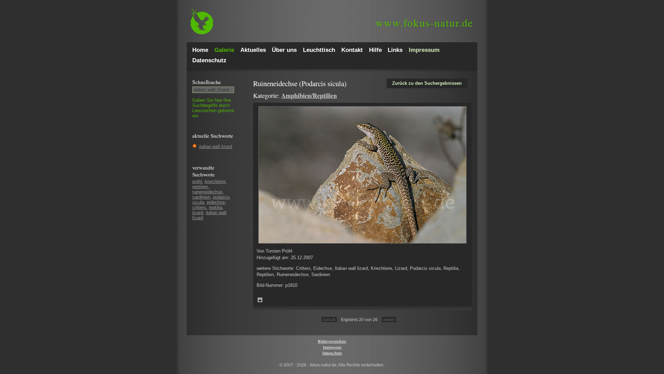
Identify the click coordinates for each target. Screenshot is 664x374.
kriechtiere (215, 181)
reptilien (200, 186)
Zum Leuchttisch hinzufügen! (260, 300)
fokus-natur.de (424, 22)
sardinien (201, 197)
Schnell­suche (206, 82)
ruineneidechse (207, 191)
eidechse (216, 202)
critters (199, 207)
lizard (197, 212)
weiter (389, 319)
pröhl (197, 181)
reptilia (215, 207)
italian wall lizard (215, 146)
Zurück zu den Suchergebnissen (427, 83)
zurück (329, 319)
